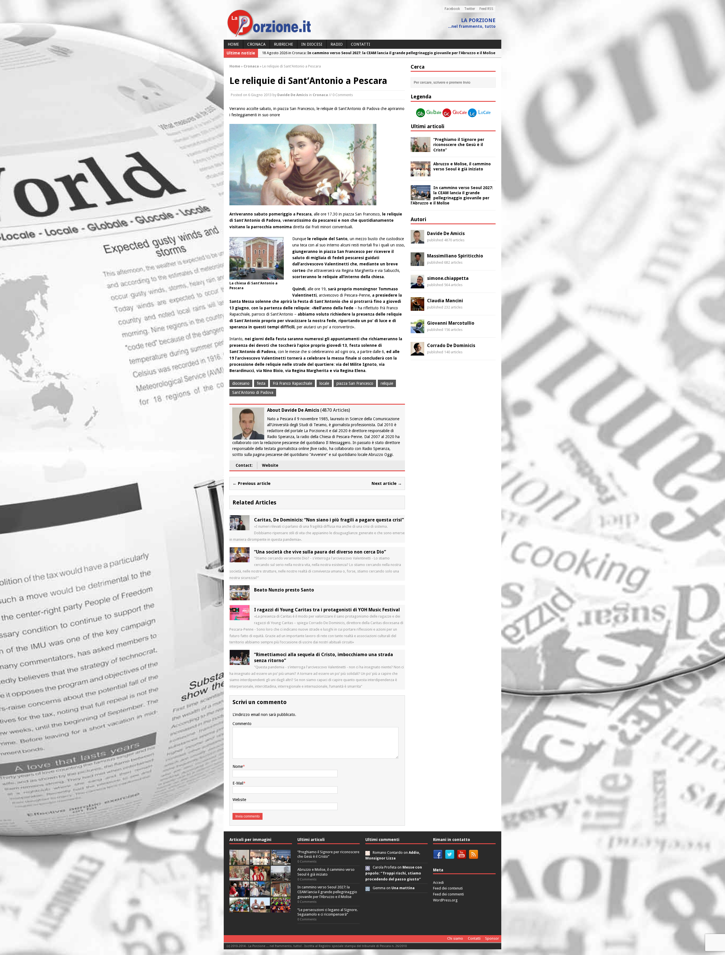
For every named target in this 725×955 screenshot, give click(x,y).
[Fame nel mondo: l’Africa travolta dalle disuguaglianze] (239, 909)
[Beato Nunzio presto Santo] (240, 597)
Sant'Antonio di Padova (252, 392)
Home (233, 44)
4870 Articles (335, 410)
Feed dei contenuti (448, 888)
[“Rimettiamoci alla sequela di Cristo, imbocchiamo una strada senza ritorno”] (240, 662)
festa (261, 383)
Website (270, 465)
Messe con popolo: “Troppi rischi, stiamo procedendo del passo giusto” (393, 873)
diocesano (241, 383)
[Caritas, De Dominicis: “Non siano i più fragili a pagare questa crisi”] (240, 527)
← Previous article (251, 483)
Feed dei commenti (448, 894)
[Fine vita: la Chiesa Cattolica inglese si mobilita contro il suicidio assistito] (239, 893)
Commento (242, 723)
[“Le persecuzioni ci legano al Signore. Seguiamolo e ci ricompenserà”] (239, 877)
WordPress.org (445, 900)
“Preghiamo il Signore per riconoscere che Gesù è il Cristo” (458, 144)
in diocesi (311, 44)
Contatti (360, 44)
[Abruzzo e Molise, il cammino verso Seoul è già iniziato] (420, 173)
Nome (238, 766)
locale (324, 383)
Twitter (469, 9)
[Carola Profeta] (367, 867)
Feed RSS (486, 9)
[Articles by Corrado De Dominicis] (417, 352)
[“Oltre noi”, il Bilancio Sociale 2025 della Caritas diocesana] (281, 909)
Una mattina (403, 888)
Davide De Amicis (292, 95)
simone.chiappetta (448, 278)
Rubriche (283, 44)
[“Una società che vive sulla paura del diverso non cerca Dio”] (240, 559)
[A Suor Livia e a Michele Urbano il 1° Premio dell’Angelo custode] (260, 909)
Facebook (452, 9)
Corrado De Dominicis (451, 345)
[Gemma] (367, 888)
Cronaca (256, 44)
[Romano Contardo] (367, 852)
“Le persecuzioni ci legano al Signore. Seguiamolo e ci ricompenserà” (327, 912)
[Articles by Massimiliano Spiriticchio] (417, 263)
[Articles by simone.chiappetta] (417, 285)
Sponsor (492, 938)
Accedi (438, 882)
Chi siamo (455, 938)
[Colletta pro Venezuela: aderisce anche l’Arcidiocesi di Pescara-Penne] (281, 877)
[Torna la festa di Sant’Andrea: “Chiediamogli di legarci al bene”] (281, 893)
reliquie (387, 383)
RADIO (336, 44)
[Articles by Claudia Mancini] (417, 307)
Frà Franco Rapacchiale (292, 383)
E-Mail (238, 783)
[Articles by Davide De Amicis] (417, 240)
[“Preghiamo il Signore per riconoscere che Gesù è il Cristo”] (420, 149)
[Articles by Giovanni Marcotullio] (417, 330)
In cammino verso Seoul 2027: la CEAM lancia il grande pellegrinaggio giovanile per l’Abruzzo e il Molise (327, 892)
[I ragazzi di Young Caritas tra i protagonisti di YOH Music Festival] (240, 617)
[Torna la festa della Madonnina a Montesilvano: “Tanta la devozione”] (260, 893)
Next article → (387, 483)
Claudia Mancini (445, 300)
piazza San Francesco (354, 383)
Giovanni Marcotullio (450, 323)
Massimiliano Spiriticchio (455, 256)
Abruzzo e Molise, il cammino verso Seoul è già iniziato (326, 871)
